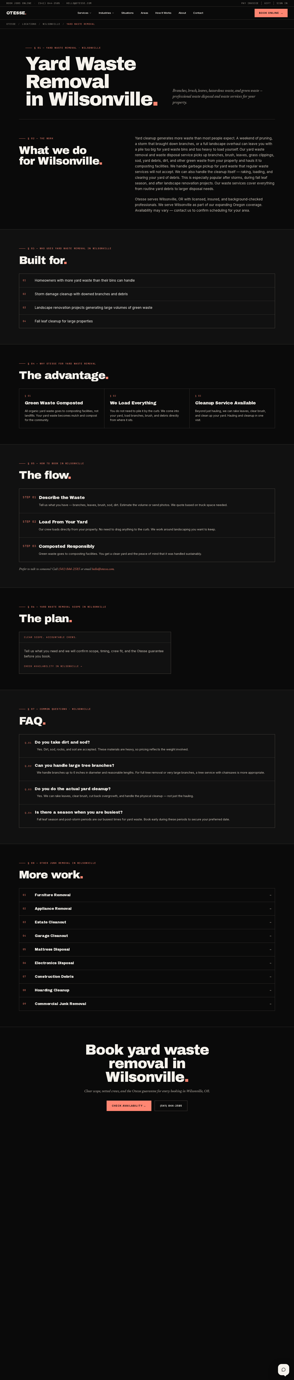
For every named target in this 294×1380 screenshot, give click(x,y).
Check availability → (129, 1105)
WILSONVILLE (51, 24)
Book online (271, 12)
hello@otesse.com (79, 3)
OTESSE (16, 13)
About (182, 12)
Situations (127, 12)
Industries (105, 12)
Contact (198, 12)
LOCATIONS (29, 24)
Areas (144, 12)
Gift (267, 3)
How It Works (163, 12)
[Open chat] (283, 1369)
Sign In (282, 3)
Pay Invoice (250, 3)
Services (83, 12)
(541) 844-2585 (49, 3)
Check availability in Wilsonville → (53, 666)
